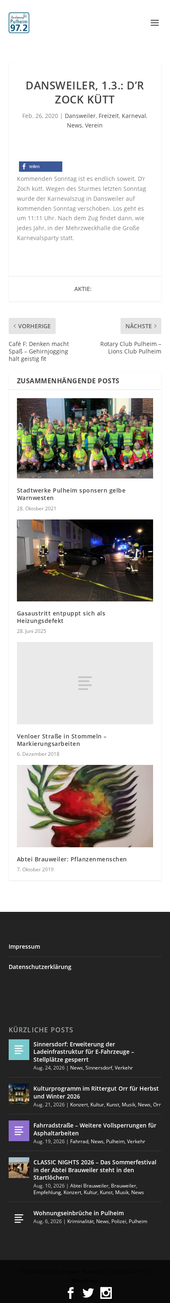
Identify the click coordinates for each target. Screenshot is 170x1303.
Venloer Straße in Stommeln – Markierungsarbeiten (62, 740)
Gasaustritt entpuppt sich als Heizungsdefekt (61, 617)
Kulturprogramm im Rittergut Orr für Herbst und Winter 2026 (96, 1092)
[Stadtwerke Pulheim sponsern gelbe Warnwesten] (85, 438)
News (74, 125)
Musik (128, 1104)
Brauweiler (123, 1185)
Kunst (112, 1104)
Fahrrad (79, 1141)
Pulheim (115, 1141)
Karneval (134, 116)
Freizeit (109, 116)
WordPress (85, 1280)
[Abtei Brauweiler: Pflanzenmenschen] (85, 806)
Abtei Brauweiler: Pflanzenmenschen (72, 859)
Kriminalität (80, 1221)
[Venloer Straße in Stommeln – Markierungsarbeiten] (85, 683)
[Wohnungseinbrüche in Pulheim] (19, 1218)
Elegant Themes (81, 1271)
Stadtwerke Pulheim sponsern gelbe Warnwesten (71, 494)
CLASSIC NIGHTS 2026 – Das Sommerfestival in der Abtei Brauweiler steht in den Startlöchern (94, 1169)
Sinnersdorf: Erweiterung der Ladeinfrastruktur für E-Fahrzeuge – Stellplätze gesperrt (83, 1051)
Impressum (24, 946)
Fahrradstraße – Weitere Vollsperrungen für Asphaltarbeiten (94, 1129)
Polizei (118, 1221)
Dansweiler (80, 116)
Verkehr (124, 1067)
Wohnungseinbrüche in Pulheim (78, 1213)
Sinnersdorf (98, 1067)
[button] (40, 166)
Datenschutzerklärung (40, 967)
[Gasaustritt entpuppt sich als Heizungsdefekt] (85, 560)
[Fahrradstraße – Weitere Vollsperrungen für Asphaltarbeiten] (19, 1130)
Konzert (79, 1104)
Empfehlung (47, 1192)
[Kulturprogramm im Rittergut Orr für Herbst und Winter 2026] (19, 1094)
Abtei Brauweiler (89, 1185)
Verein (94, 125)
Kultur (97, 1104)
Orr (157, 1104)
